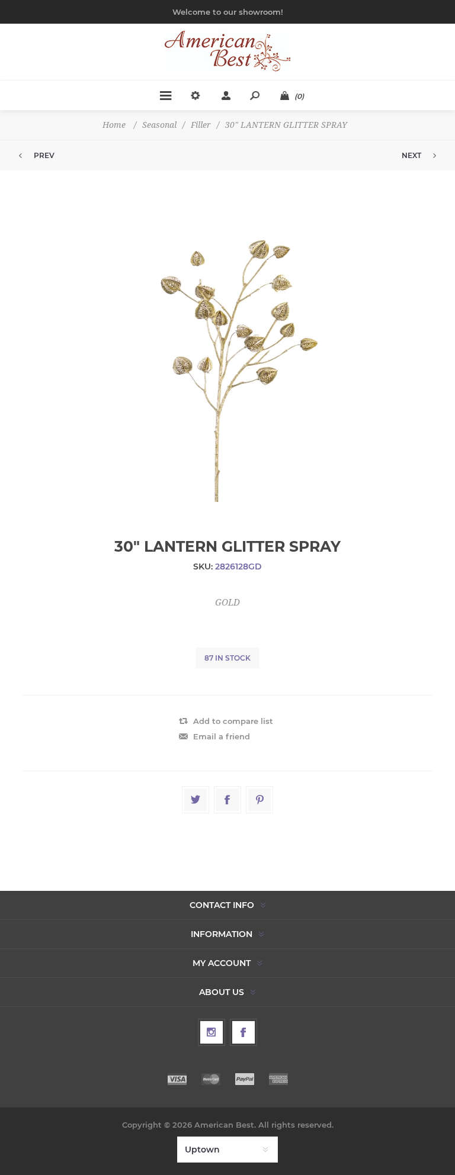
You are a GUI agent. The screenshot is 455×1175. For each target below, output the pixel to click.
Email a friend (221, 736)
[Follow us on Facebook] (243, 1032)
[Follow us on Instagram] (211, 1032)
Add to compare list (233, 721)
